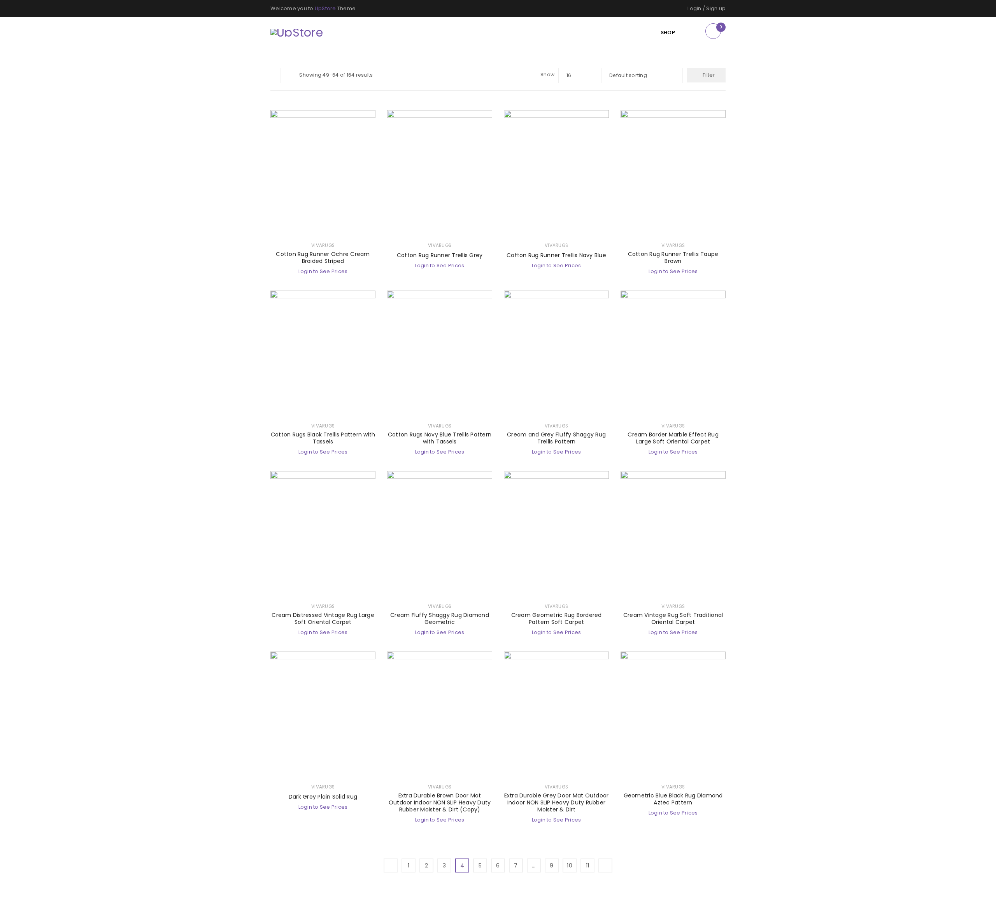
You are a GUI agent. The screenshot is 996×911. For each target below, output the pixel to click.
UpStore (325, 8)
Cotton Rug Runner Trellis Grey (440, 255)
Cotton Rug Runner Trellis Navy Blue (556, 255)
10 (569, 865)
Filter (709, 75)
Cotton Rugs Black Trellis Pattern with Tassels (323, 438)
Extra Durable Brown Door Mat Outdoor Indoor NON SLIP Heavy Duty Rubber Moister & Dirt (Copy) (440, 802)
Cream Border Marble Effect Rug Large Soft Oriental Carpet (673, 438)
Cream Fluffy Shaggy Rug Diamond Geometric (439, 618)
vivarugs (323, 245)
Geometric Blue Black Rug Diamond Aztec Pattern (673, 799)
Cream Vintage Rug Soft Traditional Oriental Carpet (673, 618)
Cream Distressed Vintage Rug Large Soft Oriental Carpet (323, 618)
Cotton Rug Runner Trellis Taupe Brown (673, 257)
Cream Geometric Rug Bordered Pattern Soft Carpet (556, 618)
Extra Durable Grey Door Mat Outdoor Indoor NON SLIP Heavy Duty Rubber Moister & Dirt (556, 802)
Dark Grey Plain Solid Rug (323, 797)
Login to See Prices (323, 271)
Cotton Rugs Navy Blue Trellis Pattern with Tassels (439, 438)
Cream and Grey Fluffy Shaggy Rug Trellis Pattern (556, 438)
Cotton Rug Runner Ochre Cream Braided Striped (323, 257)
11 (587, 865)
